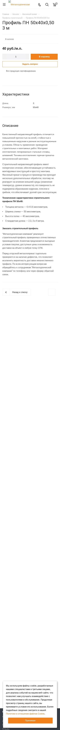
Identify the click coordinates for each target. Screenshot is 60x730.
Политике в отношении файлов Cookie (25, 713)
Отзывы (6, 729)
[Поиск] (46, 4)
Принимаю (30, 720)
